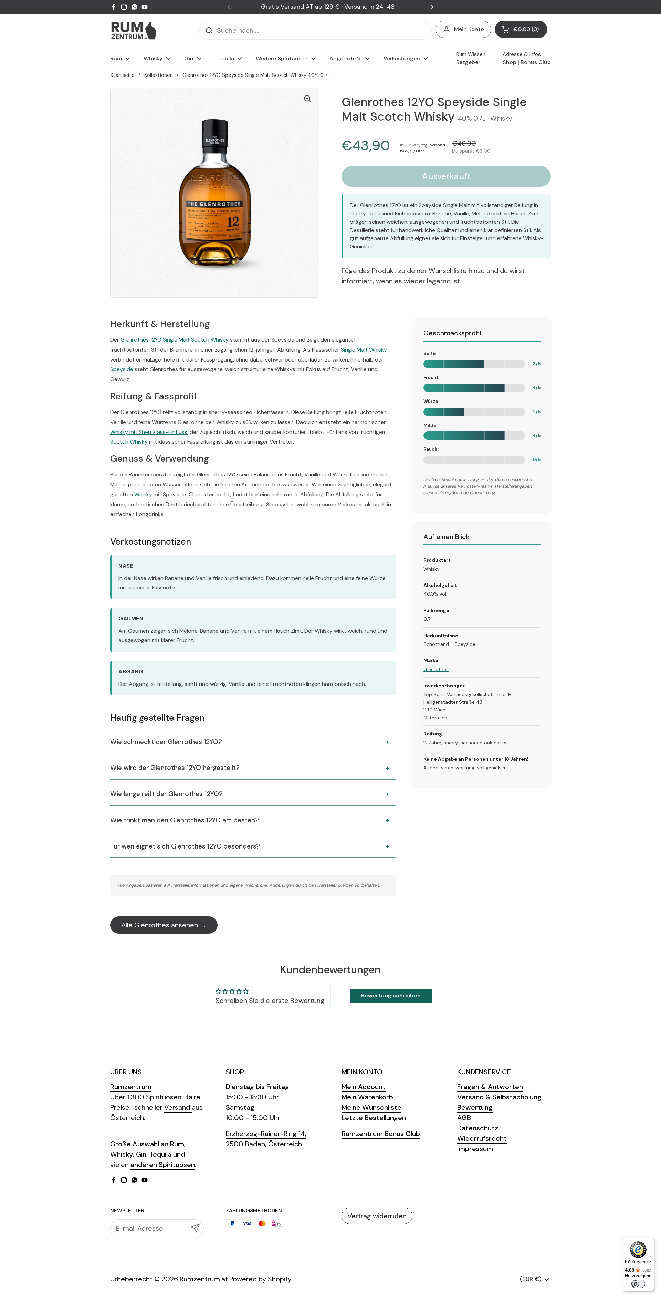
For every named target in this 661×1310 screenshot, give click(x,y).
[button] (521, 29)
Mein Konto (469, 29)
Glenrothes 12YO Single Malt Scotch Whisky (174, 339)
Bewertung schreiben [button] (391, 995)
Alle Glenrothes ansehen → (164, 925)
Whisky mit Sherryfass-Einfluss (148, 432)
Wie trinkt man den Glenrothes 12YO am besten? (184, 820)
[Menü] (650, 1242)
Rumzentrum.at (204, 1279)
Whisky (143, 494)
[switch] (638, 1284)
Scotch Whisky (129, 441)
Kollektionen (158, 75)
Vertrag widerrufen (377, 1215)
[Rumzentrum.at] (133, 30)
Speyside (121, 369)
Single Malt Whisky (364, 349)
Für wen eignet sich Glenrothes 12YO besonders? (185, 846)
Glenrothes (436, 669)
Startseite (122, 75)
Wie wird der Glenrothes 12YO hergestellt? (175, 767)
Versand (437, 145)
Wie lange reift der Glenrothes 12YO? (166, 794)
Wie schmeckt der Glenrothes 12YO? (166, 742)
